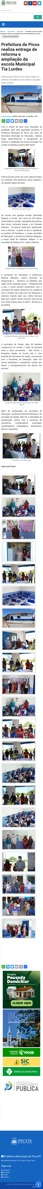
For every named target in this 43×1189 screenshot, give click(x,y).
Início (3, 31)
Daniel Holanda (7, 116)
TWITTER (39, 3)
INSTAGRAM (25, 3)
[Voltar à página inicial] (8, 5)
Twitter (5, 1175)
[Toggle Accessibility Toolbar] (38, 1184)
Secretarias (11, 31)
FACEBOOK (30, 3)
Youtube (6, 1177)
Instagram (6, 1170)
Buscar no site (6, 10)
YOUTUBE (35, 3)
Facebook (6, 1172)
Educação (20, 31)
